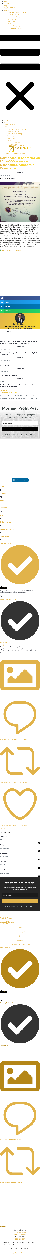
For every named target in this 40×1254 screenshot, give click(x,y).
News (2, 500)
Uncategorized (6, 536)
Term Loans (11, 19)
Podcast (6, 3)
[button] (20, 73)
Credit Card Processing (15, 28)
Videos (3, 493)
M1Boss (6, 10)
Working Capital (13, 15)
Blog (5, 6)
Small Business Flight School (20, 944)
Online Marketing (7, 529)
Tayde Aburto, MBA (10, 599)
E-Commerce (5, 522)
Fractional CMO (9, 8)
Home (20, 928)
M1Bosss (3, 508)
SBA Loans (11, 21)
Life (1, 515)
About (6, 1)
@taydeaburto (5, 642)
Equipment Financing (14, 17)
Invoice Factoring (13, 26)
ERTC (9, 24)
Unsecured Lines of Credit (16, 12)
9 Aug (2, 645)
